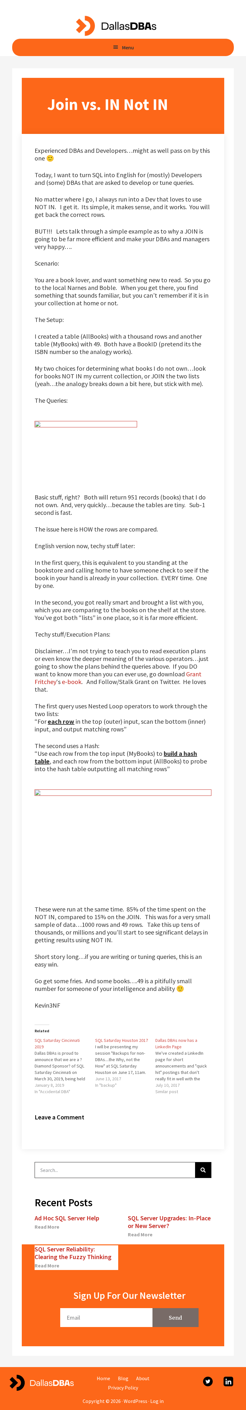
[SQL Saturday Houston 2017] (125, 1062)
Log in (157, 1401)
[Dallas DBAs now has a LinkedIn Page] (185, 1066)
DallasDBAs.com (116, 25)
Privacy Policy (123, 1387)
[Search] (203, 1170)
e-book (71, 682)
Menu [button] (128, 47)
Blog (123, 1378)
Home (103, 1378)
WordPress (135, 1401)
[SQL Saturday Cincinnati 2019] (65, 1066)
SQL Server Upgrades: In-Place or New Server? (169, 1222)
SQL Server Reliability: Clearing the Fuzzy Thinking (73, 1253)
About (143, 1378)
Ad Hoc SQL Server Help (67, 1218)
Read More (47, 1227)
